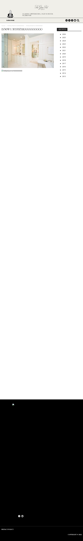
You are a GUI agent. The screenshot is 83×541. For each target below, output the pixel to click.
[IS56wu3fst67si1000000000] (28, 67)
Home (3, 26)
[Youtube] (75, 20)
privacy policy (7, 529)
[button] (78, 20)
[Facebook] (72, 20)
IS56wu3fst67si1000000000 (15, 26)
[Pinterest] (69, 20)
